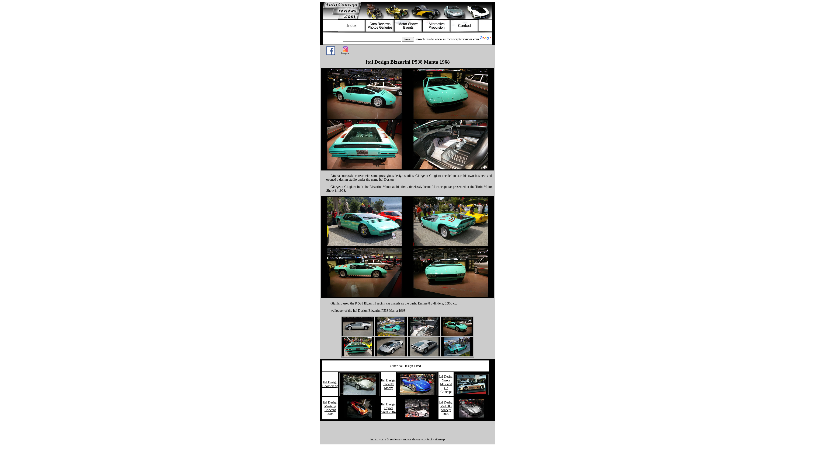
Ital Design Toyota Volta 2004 (388, 408)
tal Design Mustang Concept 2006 (330, 408)
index (374, 439)
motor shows (412, 439)
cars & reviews (390, 439)
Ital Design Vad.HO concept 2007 (446, 408)
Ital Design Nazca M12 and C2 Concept (446, 384)
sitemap (440, 439)
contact (427, 439)
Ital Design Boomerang (330, 384)
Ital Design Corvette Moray (388, 384)
